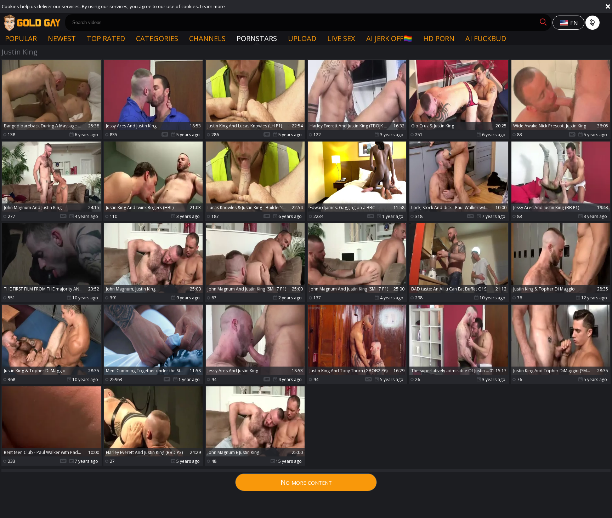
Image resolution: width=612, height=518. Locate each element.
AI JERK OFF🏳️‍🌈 (389, 38)
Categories (157, 38)
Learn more (212, 6)
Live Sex (341, 38)
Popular (21, 38)
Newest (62, 38)
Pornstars (257, 38)
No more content (306, 482)
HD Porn (438, 38)
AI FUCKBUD (485, 38)
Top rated (106, 38)
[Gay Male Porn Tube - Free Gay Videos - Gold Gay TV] (31, 22)
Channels (207, 38)
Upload (302, 38)
